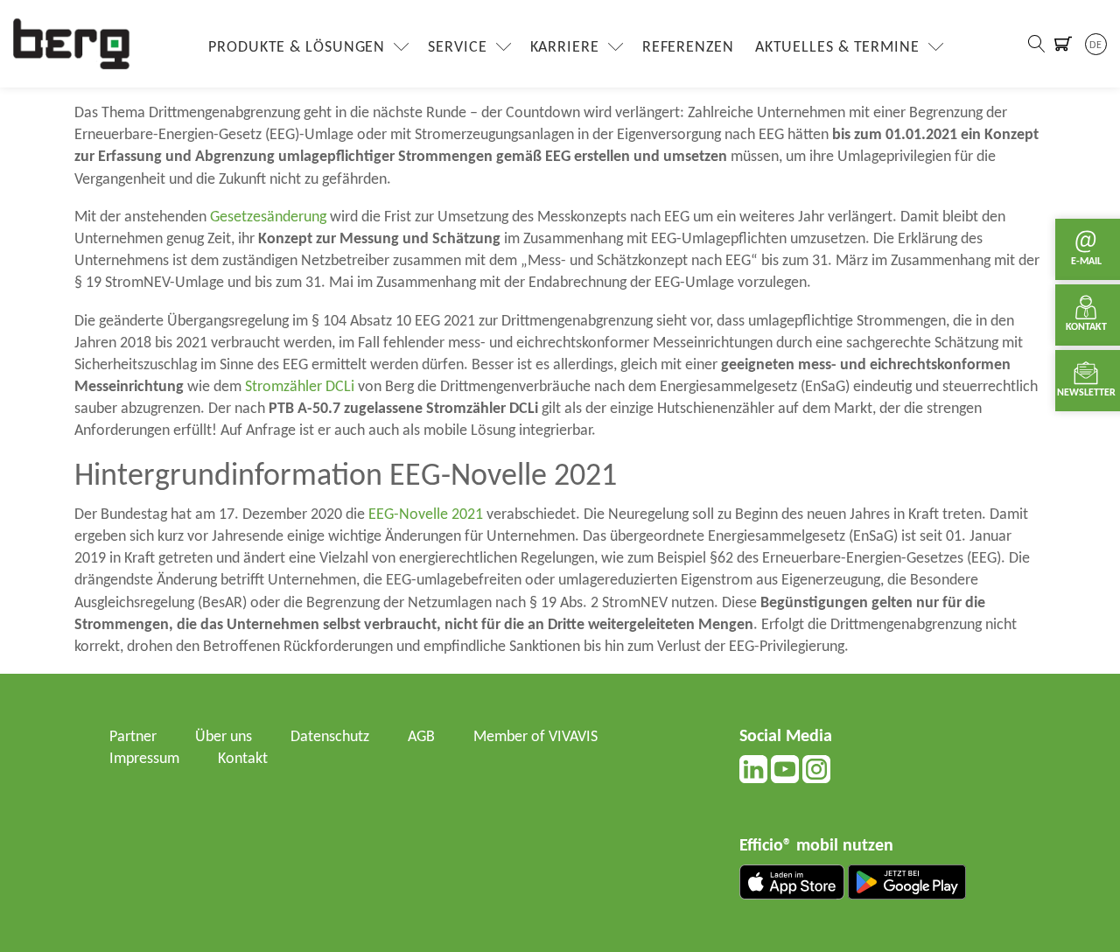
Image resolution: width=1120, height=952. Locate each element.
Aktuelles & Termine (837, 47)
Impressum (144, 759)
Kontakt (243, 759)
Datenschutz (329, 737)
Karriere (564, 47)
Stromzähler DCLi (299, 387)
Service (457, 47)
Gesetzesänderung (268, 217)
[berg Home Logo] (71, 43)
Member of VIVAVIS (535, 737)
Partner (133, 737)
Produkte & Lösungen (296, 47)
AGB (421, 737)
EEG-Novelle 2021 (425, 515)
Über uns (223, 737)
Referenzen (688, 47)
